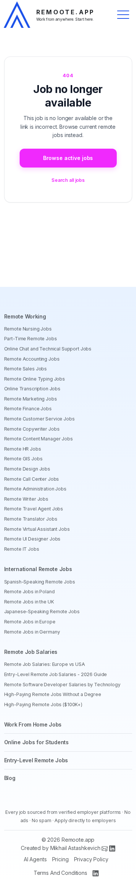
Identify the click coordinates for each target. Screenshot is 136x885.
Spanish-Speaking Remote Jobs (39, 582)
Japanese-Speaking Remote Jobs (42, 611)
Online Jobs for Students (36, 742)
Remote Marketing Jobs (30, 399)
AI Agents (35, 859)
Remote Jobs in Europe (30, 622)
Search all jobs (68, 180)
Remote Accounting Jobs (32, 359)
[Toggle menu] (123, 15)
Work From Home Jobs (33, 724)
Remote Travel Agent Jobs (33, 509)
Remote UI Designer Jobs (32, 539)
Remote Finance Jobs (28, 408)
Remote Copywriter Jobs (32, 429)
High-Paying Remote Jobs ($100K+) (43, 704)
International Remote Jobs (38, 569)
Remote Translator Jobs (30, 519)
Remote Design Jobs (27, 469)
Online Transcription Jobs (32, 388)
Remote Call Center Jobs (31, 479)
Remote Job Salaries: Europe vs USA (44, 664)
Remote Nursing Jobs (28, 329)
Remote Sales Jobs (25, 369)
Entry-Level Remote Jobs (36, 760)
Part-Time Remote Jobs (30, 338)
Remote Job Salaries (31, 652)
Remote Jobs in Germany (32, 632)
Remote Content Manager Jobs (38, 439)
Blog (9, 778)
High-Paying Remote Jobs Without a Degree (52, 694)
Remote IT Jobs (21, 549)
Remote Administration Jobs (35, 489)
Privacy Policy (91, 859)
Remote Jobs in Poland (29, 591)
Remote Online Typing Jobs (34, 379)
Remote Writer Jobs (26, 499)
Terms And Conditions (60, 873)
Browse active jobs (68, 158)
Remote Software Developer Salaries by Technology (62, 684)
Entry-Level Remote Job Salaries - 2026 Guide (55, 674)
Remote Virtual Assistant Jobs (37, 529)
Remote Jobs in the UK (29, 602)
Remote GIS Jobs (23, 459)
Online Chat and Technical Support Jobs (48, 349)
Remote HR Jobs (22, 449)
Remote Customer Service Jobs (39, 419)
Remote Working (25, 316)
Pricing (60, 859)
